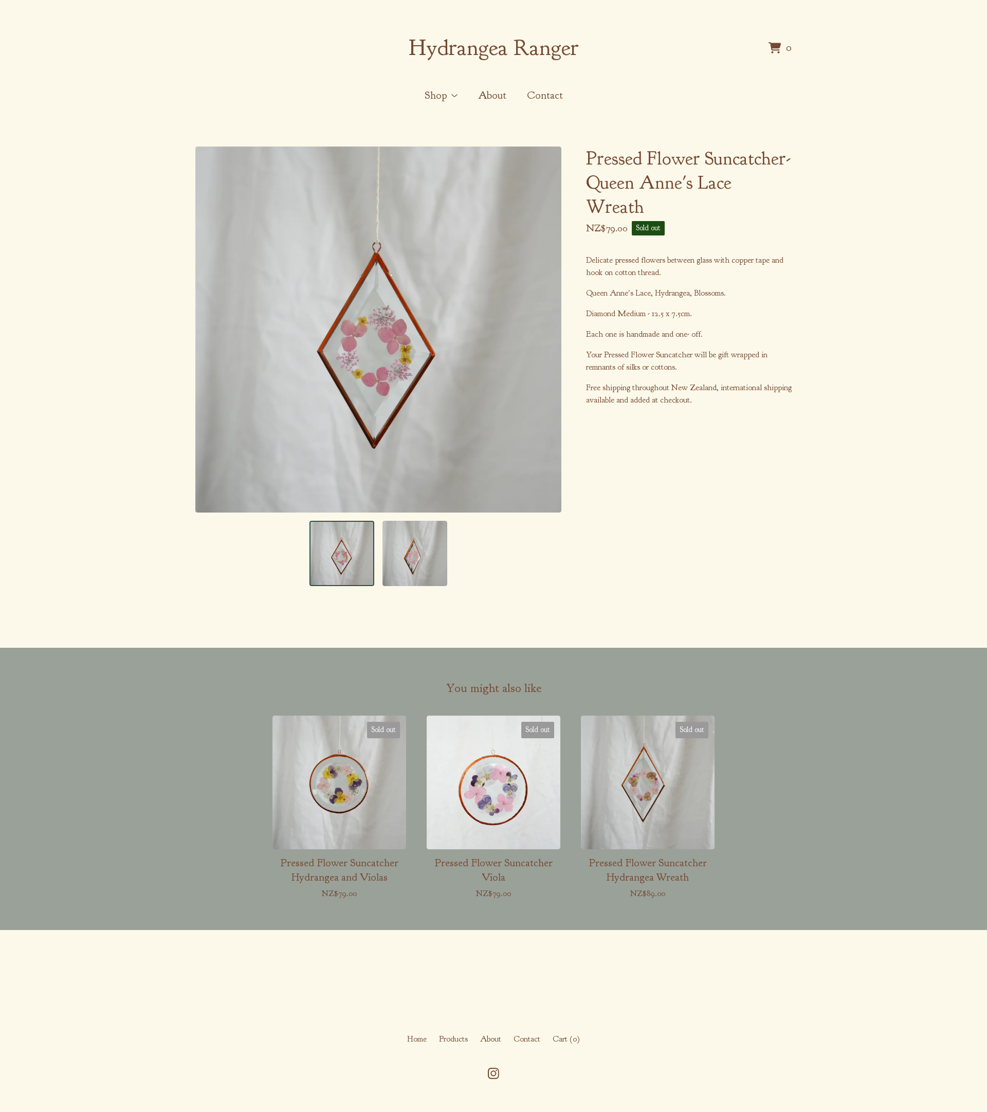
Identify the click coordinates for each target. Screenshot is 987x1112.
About (492, 95)
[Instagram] (493, 1073)
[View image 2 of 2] (414, 553)
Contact (545, 95)
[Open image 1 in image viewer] (378, 330)
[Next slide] (547, 329)
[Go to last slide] (210, 329)
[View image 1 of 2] (341, 553)
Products (453, 1039)
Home (417, 1039)
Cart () (566, 1039)
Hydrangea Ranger (494, 47)
